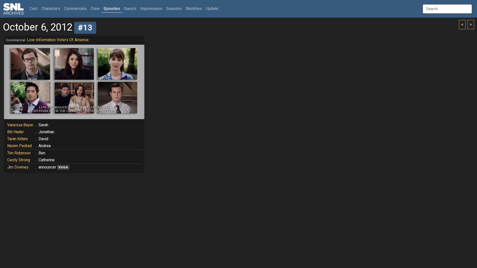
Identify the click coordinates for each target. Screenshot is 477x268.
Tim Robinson (19, 153)
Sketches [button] (194, 9)
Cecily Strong (18, 160)
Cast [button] (35, 8)
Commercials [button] (75, 9)
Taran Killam (17, 139)
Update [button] (212, 9)
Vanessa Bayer (20, 125)
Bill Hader (15, 132)
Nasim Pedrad (19, 146)
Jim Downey (18, 167)
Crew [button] (95, 9)
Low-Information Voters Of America (57, 40)
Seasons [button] (174, 9)
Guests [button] (130, 9)
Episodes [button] (112, 9)
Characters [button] (50, 9)
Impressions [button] (151, 9)
